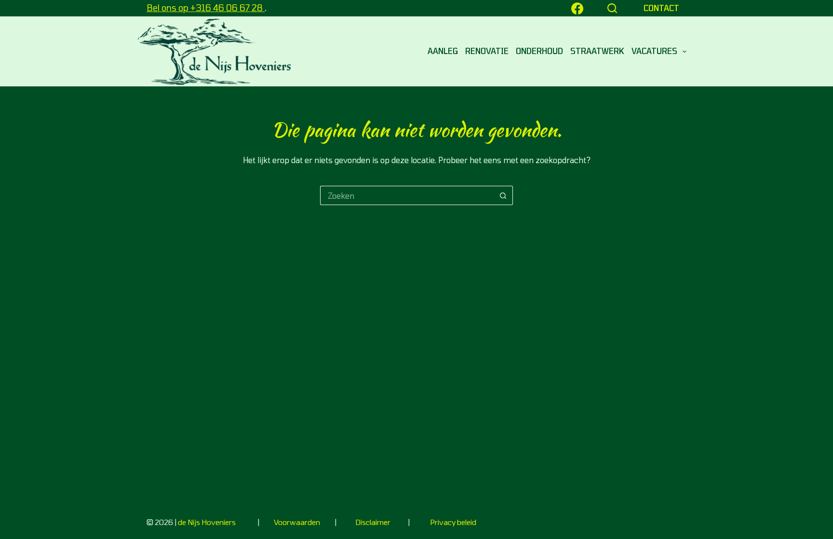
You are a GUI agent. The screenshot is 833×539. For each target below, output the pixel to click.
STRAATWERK (597, 50)
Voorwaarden (298, 522)
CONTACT (661, 8)
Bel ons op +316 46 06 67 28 (206, 7)
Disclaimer (372, 522)
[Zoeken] (612, 8)
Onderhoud (539, 50)
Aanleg (443, 50)
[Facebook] (577, 8)
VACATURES (654, 50)
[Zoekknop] (503, 195)
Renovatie (487, 50)
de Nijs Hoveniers (207, 522)
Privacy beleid (453, 522)
